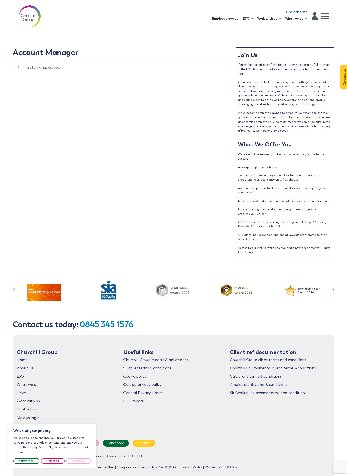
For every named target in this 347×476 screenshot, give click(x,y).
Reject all (53, 461)
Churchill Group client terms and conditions (268, 360)
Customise (26, 461)
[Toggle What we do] (306, 19)
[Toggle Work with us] (280, 19)
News (22, 393)
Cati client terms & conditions (256, 376)
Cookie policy (134, 376)
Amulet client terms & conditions (258, 384)
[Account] (315, 16)
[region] (52, 446)
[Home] (30, 16)
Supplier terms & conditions (147, 368)
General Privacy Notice (143, 393)
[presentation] (14, 289)
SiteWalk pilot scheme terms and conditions (268, 393)
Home (22, 360)
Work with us (267, 18)
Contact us (27, 409)
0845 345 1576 (106, 324)
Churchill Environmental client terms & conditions (273, 368)
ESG (246, 18)
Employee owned (225, 18)
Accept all (78, 461)
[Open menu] (324, 16)
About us (25, 368)
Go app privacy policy (142, 384)
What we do (294, 18)
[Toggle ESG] (252, 19)
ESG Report (133, 401)
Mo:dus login (28, 418)
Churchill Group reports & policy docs (155, 360)
